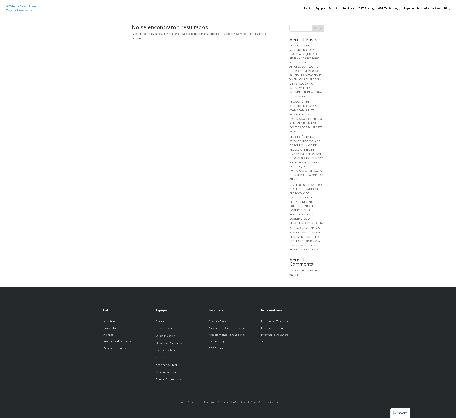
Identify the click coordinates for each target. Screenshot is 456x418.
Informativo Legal (272, 328)
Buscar (318, 28)
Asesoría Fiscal (218, 321)
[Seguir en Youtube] (347, 312)
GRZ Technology (389, 8)
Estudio (334, 8)
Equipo (320, 8)
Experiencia (411, 8)
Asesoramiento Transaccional (227, 334)
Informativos (431, 8)
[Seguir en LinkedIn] (320, 312)
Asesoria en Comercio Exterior (228, 328)
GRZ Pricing (366, 8)
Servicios (348, 8)
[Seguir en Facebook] (334, 312)
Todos (265, 341)
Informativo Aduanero (275, 334)
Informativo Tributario (274, 321)
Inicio (308, 8)
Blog (447, 8)
